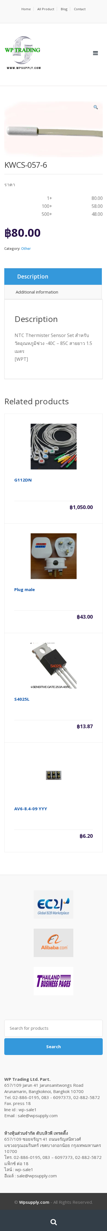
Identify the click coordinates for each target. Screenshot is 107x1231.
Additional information (37, 292)
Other (26, 248)
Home (26, 9)
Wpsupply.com (34, 1202)
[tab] (53, 276)
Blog (64, 9)
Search (53, 1046)
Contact (80, 9)
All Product (45, 9)
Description (32, 276)
